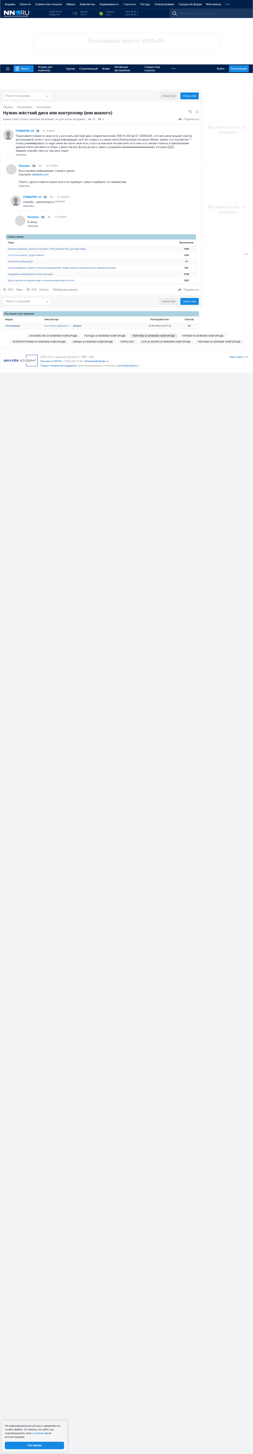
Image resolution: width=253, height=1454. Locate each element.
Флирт (106, 68)
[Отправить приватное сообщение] (38, 131)
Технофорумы (24, 107)
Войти (220, 68)
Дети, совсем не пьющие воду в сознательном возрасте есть (41, 280)
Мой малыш (213, 4)
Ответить (21, 154)
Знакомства (87, 4)
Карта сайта (236, 357)
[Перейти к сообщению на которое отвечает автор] (41, 166)
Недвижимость (109, 4)
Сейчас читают (15, 237)
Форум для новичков (45, 68)
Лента (25, 68)
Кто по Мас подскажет (56, 326)
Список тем (189, 95)
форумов (29, 313)
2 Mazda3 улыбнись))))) (20, 261)
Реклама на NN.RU (51, 361)
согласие (38, 1433)
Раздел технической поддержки (58, 365)
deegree (77, 326)
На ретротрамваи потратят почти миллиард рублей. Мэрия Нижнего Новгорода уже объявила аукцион (62, 268)
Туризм (70, 68)
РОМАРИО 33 (25, 131)
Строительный (88, 68)
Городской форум (190, 4)
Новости (25, 4)
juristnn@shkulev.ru (128, 365)
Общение (8, 107)
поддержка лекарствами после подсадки (30, 274)
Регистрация (239, 68)
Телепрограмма (164, 4)
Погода (145, 4)
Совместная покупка (48, 4)
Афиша (70, 4)
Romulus (24, 165)
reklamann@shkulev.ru (96, 361)
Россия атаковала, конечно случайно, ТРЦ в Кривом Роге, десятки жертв (47, 249)
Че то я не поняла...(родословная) (26, 255)
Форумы (10, 4)
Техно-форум (43, 107)
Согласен (34, 1445)
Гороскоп (129, 4)
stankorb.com (40, 174)
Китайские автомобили (122, 68)
